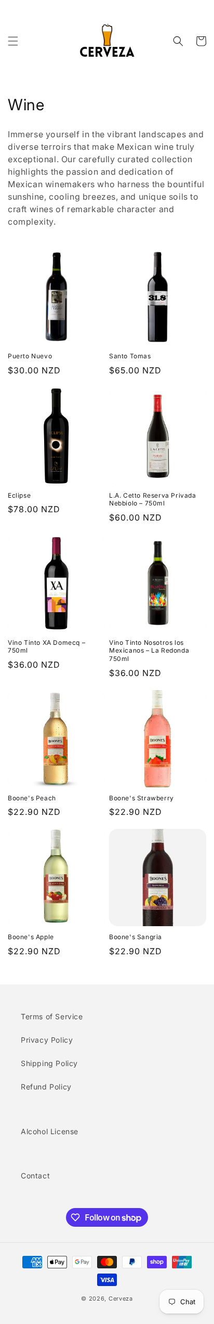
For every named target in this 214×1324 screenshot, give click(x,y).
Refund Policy (46, 1086)
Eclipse (19, 495)
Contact (35, 1175)
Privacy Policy (47, 1039)
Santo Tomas (130, 356)
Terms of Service (52, 1016)
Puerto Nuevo (30, 356)
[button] (13, 41)
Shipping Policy (49, 1063)
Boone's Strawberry (141, 798)
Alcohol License (49, 1131)
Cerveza (121, 1298)
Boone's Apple (31, 937)
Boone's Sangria (135, 937)
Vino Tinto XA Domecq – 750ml (46, 647)
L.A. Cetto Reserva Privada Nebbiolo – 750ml (152, 499)
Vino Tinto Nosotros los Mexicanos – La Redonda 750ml (149, 651)
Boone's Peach (32, 798)
